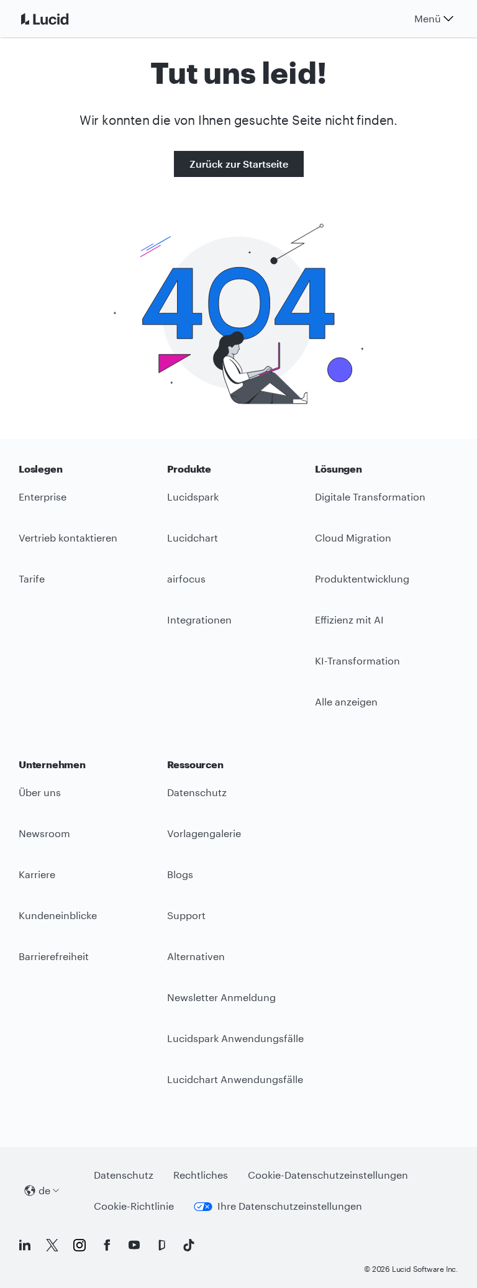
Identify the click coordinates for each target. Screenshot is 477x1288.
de (44, 1190)
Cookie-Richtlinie (134, 1206)
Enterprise (42, 496)
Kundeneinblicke (58, 915)
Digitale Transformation (370, 496)
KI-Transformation (357, 660)
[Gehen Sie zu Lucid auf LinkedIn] (25, 1245)
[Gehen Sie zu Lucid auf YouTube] (134, 1245)
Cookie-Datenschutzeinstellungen (328, 1175)
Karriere (37, 874)
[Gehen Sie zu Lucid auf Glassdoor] (161, 1245)
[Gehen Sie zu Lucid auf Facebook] (107, 1245)
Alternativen (196, 956)
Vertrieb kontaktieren (68, 537)
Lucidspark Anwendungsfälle (235, 1038)
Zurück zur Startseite (238, 164)
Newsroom (44, 833)
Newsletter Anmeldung (221, 997)
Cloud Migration (353, 537)
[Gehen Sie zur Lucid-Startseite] (60, 18)
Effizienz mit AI (349, 619)
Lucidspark (193, 496)
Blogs (180, 874)
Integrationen (199, 619)
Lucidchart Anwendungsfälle (235, 1079)
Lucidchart (192, 537)
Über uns (40, 792)
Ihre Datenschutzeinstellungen (289, 1206)
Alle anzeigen (346, 701)
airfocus (186, 578)
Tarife (32, 578)
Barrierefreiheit (54, 956)
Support (186, 915)
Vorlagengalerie (204, 833)
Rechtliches (200, 1175)
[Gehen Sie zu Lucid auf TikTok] (189, 1245)
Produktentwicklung (362, 578)
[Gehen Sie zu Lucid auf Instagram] (79, 1245)
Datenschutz (197, 792)
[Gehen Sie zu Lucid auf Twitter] (52, 1245)
